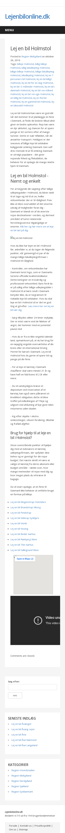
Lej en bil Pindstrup (20, 512)
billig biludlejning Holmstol (36, 67)
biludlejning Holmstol (33, 75)
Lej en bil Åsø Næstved (23, 739)
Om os (12, 829)
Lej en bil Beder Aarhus (22, 534)
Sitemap (23, 829)
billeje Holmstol (25, 63)
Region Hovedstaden (23, 770)
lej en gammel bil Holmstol (36, 101)
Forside (13, 825)
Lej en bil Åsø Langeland (24, 745)
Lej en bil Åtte (18, 734)
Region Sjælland (19, 786)
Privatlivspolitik (42, 825)
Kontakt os (26, 825)
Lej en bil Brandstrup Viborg (25, 507)
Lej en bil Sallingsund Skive (24, 550)
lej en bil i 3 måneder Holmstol (26, 86)
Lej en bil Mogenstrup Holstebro (28, 502)
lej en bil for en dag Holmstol (37, 82)
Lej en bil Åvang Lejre (23, 729)
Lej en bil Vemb (18, 523)
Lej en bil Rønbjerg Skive (23, 539)
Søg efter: (14, 681)
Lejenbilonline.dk (27, 16)
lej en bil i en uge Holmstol (36, 94)
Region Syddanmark (22, 791)
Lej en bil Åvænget (21, 723)
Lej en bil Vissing (19, 528)
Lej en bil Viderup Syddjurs (24, 518)
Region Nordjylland (21, 780)
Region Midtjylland (31, 56)
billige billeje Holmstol (22, 71)
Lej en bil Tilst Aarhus (21, 544)
